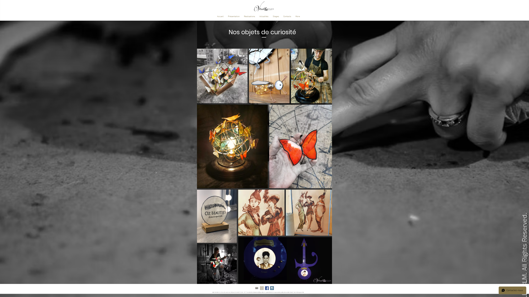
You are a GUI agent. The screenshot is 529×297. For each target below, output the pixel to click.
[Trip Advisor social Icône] (257, 288)
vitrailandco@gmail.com (258, 292)
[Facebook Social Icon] (267, 288)
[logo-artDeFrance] (262, 288)
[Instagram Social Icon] (272, 288)
